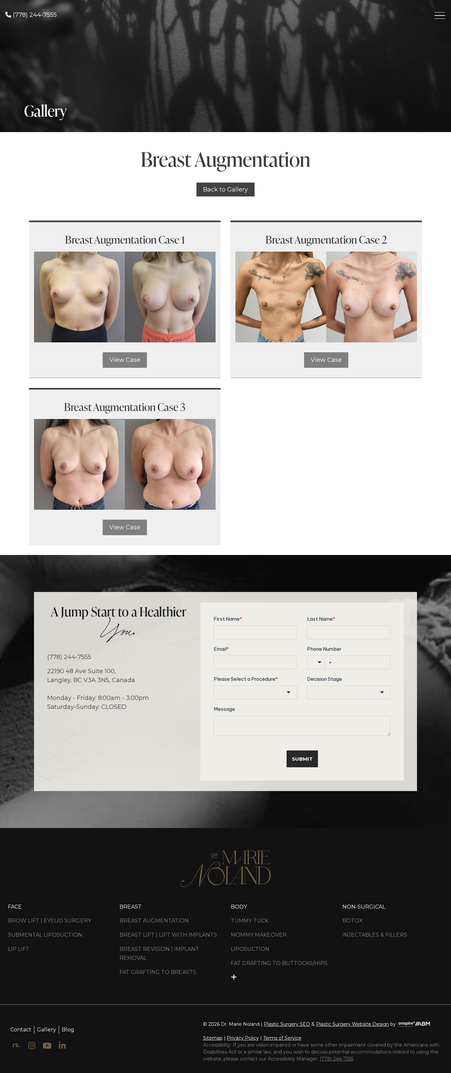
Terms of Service (282, 1038)
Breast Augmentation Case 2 (326, 239)
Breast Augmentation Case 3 (125, 406)
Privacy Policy (243, 1038)
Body (239, 907)
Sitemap (213, 1038)
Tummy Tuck (249, 920)
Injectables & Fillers (374, 935)
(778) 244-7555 (34, 14)
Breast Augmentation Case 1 (125, 239)
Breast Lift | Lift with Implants (168, 935)
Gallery (46, 1029)
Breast (131, 907)
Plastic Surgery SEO (287, 1024)
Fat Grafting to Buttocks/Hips (279, 963)
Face (15, 907)
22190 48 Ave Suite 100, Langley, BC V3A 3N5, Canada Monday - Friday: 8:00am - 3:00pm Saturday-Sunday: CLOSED (98, 689)
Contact (20, 1029)
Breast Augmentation (154, 920)
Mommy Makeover (259, 935)
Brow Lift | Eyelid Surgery (49, 920)
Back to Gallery (225, 189)
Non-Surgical (363, 907)
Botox (352, 920)
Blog (68, 1029)
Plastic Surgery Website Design (352, 1024)
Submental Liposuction (45, 935)
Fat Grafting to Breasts (158, 972)
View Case (124, 359)
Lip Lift (18, 949)
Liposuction (250, 949)
